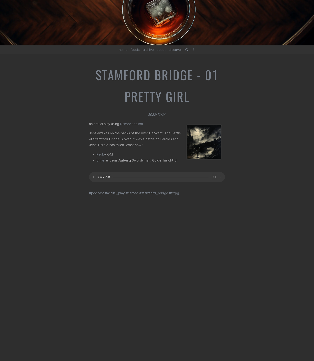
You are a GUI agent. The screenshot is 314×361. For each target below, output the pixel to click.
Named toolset (131, 124)
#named (132, 193)
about (161, 50)
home (123, 50)
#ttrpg (174, 193)
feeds (135, 50)
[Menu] (193, 50)
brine (100, 160)
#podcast (96, 193)
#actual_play (115, 193)
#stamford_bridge (153, 193)
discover (175, 50)
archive (148, 50)
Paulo (100, 154)
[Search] (187, 50)
